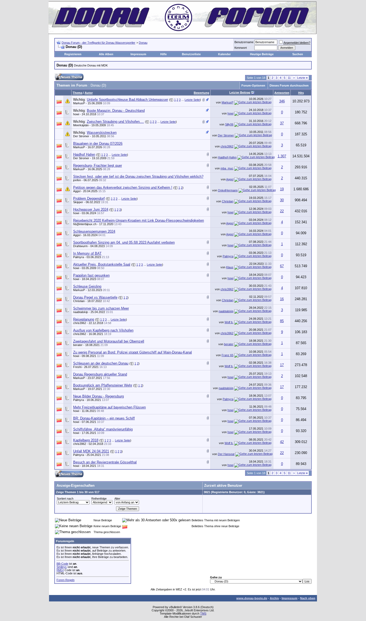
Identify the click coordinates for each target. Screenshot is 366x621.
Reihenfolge (99, 498)
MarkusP (79, 103)
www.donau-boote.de (251, 598)
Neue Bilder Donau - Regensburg (98, 396)
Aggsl (229, 179)
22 (282, 211)
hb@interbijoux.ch (84, 224)
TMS (203, 613)
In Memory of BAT (87, 253)
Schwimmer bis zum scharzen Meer (101, 308)
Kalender (224, 54)
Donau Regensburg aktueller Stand (100, 374)
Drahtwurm (80, 246)
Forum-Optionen (253, 85)
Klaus (229, 267)
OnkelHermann (228, 190)
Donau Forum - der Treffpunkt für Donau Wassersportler (98, 42)
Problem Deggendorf (89, 198)
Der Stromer (81, 136)
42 (282, 442)
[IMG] (60, 570)
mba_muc (227, 168)
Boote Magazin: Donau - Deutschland (116, 111)
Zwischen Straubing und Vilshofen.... (115, 122)
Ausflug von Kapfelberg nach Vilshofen (103, 330)
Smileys (62, 566)
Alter (117, 498)
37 (282, 123)
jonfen (77, 180)
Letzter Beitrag (239, 92)
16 (282, 299)
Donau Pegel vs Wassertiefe (95, 297)
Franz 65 (227, 355)
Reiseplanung (83, 319)
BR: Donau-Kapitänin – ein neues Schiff (104, 418)
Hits (301, 92)
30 (282, 200)
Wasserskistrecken (102, 133)
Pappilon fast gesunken (91, 275)
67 (282, 266)
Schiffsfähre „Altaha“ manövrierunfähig (103, 429)
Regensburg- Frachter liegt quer (97, 165)
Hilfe (163, 54)
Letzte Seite (192, 99)
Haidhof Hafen (84, 155)
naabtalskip (80, 312)
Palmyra (78, 257)
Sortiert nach (65, 498)
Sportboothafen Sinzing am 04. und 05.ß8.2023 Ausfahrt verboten (124, 242)
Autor (89, 92)
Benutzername (243, 42)
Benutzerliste (191, 54)
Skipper (78, 202)
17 (282, 365)
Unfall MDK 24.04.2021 (91, 451)
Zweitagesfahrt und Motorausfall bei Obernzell (108, 341)
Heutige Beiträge (262, 54)
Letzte (302, 77)
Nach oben (307, 598)
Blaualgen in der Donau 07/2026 (97, 144)
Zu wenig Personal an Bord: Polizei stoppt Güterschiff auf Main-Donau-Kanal (132, 352)
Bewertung (201, 92)
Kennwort (240, 47)
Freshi (77, 367)
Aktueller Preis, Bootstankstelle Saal (101, 264)
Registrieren (72, 54)
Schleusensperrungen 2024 (94, 231)
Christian (227, 201)
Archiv (274, 598)
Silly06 (229, 124)
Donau (143, 42)
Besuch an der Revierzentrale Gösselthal (105, 462)
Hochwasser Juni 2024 (90, 209)
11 (289, 77)
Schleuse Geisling (87, 286)
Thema (77, 92)
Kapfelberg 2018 (85, 440)
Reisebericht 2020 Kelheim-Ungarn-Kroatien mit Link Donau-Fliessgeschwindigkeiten (138, 220)
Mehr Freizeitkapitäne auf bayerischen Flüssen (109, 407)
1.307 (282, 156)
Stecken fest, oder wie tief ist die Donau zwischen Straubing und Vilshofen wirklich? (138, 176)
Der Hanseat (226, 454)
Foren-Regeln (65, 580)
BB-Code (62, 563)
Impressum (138, 54)
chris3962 (227, 146)
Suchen (297, 54)
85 (282, 321)
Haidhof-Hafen (227, 157)
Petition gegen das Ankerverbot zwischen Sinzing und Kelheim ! (122, 187)
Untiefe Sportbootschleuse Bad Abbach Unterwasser (127, 100)
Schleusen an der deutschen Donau (100, 363)
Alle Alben (106, 54)
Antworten (281, 92)
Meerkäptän (81, 125)
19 (282, 189)
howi (76, 114)
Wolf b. (229, 322)
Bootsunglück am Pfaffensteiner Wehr (102, 385)
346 (282, 101)
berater (78, 345)
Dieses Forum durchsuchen (289, 85)
